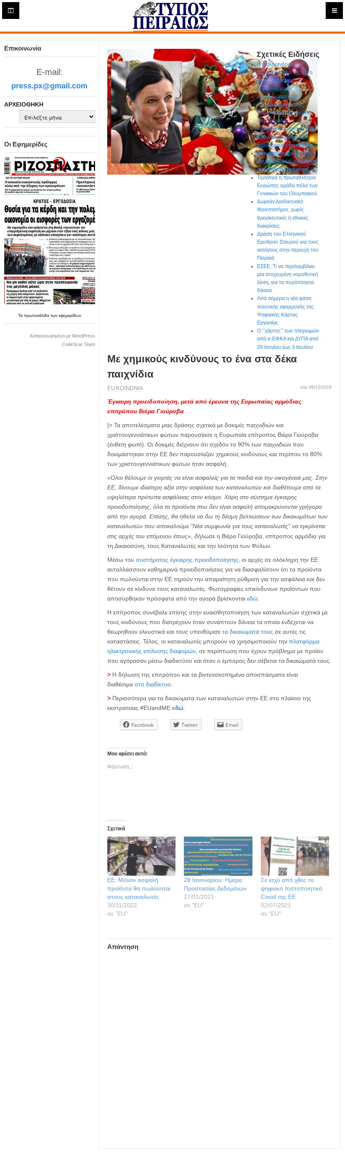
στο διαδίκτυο (153, 684)
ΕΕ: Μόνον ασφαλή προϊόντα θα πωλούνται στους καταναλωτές (138, 888)
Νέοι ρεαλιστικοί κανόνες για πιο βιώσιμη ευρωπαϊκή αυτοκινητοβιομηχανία (287, 161)
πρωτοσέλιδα (37, 315)
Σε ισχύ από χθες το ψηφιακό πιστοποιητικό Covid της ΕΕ (291, 888)
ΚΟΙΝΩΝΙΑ (129, 388)
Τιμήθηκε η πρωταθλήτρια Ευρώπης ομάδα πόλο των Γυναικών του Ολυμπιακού (287, 186)
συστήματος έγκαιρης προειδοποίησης (187, 559)
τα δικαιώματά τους (247, 631)
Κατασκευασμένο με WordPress (62, 335)
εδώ (252, 598)
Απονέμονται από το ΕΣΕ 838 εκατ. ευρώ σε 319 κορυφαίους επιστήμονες (286, 137)
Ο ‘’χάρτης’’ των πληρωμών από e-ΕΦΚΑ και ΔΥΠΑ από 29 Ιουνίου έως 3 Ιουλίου (288, 339)
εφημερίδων (70, 315)
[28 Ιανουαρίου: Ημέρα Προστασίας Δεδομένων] (218, 856)
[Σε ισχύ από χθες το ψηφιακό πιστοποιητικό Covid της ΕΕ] (295, 856)
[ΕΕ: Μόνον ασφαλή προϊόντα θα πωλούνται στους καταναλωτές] (141, 856)
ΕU (111, 388)
